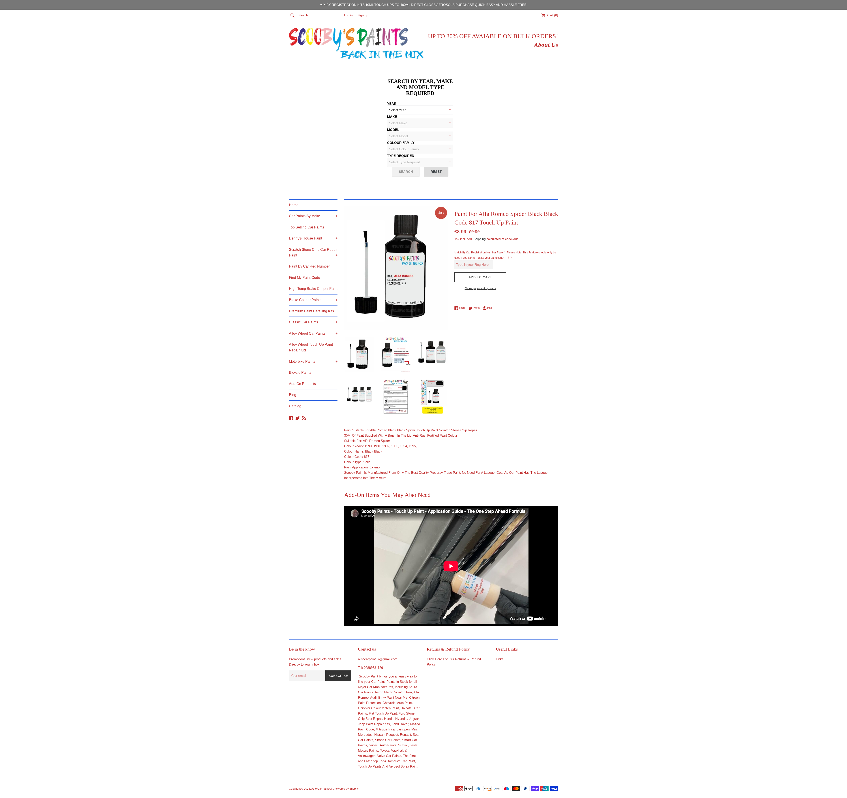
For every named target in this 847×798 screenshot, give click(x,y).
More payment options (480, 288)
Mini (414, 729)
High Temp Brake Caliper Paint (313, 289)
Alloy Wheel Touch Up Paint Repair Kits (311, 347)
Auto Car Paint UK (322, 788)
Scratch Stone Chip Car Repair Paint (313, 252)
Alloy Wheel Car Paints (313, 333)
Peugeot (392, 734)
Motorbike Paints (313, 361)
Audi (373, 697)
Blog (292, 395)
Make (392, 117)
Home (293, 205)
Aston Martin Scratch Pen (393, 692)
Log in (348, 15)
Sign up (363, 15)
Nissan (379, 734)
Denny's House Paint (313, 238)
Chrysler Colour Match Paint (378, 708)
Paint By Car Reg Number (309, 266)
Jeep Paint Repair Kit (373, 724)
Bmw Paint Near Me (392, 697)
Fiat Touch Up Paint (383, 713)
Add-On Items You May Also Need (387, 494)
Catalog (295, 406)
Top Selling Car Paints (306, 227)
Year (391, 104)
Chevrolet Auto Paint (397, 703)
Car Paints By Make (313, 216)
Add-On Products (302, 384)
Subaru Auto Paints (382, 745)
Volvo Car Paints (389, 756)
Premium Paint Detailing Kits (311, 311)
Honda (389, 719)
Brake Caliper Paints (313, 300)
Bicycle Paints (300, 372)
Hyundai (401, 719)
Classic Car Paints (313, 322)
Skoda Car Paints (387, 740)
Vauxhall (397, 750)
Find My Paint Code (304, 277)
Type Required (400, 156)
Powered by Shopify (346, 788)
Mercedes (365, 734)
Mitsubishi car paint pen (393, 729)
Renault (405, 734)
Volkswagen (366, 756)
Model (393, 130)
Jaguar (414, 719)
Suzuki (403, 745)
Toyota (384, 750)
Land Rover (400, 724)
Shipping (480, 239)
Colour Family (400, 143)
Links (500, 659)
